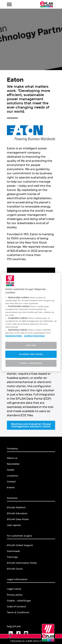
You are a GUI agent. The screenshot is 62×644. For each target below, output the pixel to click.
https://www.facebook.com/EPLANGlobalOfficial (18, 633)
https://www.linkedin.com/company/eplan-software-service (11, 633)
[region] (31, 322)
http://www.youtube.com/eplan (26, 633)
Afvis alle (31, 345)
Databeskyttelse (13, 336)
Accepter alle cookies (31, 354)
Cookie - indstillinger (31, 363)
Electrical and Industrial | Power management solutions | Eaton (31, 425)
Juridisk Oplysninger (34, 336)
